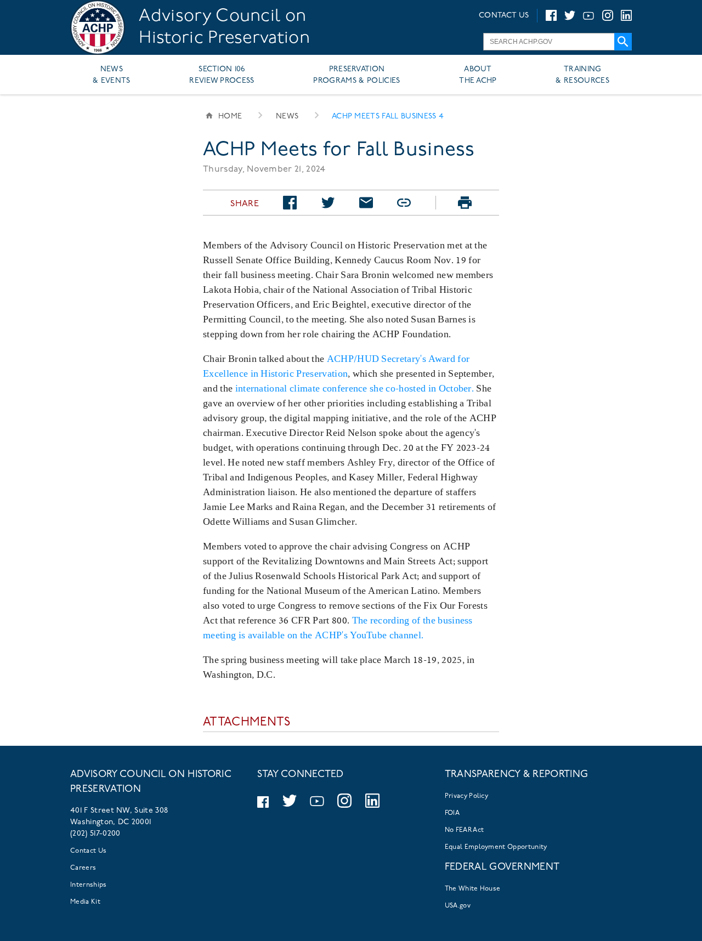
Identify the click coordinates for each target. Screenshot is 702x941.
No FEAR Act (464, 830)
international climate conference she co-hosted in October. (354, 388)
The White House (473, 889)
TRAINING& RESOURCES (582, 75)
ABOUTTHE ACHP (478, 75)
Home (230, 116)
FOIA (452, 813)
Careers (83, 868)
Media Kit (85, 902)
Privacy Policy (466, 796)
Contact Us (88, 851)
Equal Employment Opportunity (496, 847)
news (287, 116)
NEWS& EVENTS (112, 75)
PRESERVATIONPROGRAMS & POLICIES (356, 75)
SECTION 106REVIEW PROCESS (221, 75)
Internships (88, 885)
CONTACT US (504, 16)
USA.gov (458, 906)
